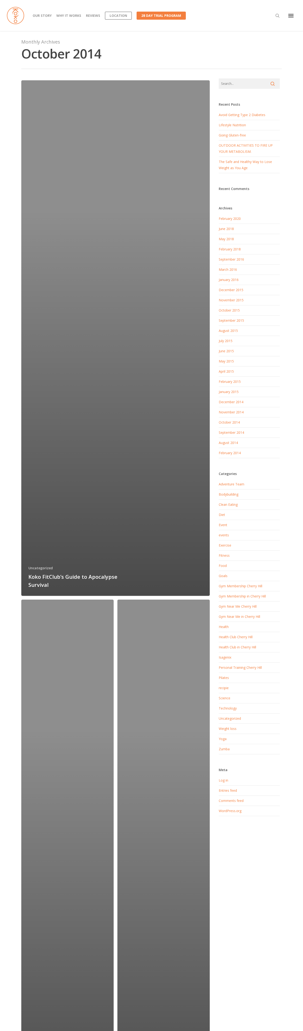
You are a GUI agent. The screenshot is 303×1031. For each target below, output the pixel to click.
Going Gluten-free (232, 135)
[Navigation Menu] (290, 15)
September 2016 (231, 259)
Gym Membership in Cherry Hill (242, 596)
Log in (223, 780)
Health (224, 626)
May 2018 (226, 239)
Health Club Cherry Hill (236, 637)
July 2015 (225, 341)
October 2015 (229, 310)
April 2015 (226, 371)
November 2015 (231, 300)
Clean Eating (228, 504)
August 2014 (228, 442)
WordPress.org (230, 811)
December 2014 (231, 402)
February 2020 (230, 218)
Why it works (68, 15)
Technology (228, 708)
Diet (222, 514)
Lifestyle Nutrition (232, 125)
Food (223, 565)
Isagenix (225, 657)
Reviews (93, 15)
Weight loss (227, 728)
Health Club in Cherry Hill (237, 647)
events (224, 535)
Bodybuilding (228, 494)
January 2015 (229, 391)
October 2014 (229, 422)
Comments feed (231, 800)
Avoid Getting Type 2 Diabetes (242, 115)
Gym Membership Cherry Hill (240, 586)
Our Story (42, 15)
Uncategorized (40, 568)
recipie (224, 688)
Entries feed (228, 790)
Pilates (224, 677)
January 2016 (229, 279)
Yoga (223, 739)
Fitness (224, 555)
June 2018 (226, 228)
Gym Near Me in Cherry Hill (239, 616)
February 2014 (230, 453)
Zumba (224, 749)
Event (223, 525)
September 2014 (231, 432)
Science (224, 698)
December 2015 (231, 290)
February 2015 (230, 381)
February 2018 (230, 249)
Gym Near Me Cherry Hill (238, 606)
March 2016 (228, 269)
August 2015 (228, 330)
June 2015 (226, 351)
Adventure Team (231, 484)
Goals (223, 576)
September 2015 (231, 320)
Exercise (225, 545)
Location (118, 15)
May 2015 (226, 361)
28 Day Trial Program (161, 15)
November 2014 (231, 412)
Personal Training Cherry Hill (240, 667)
